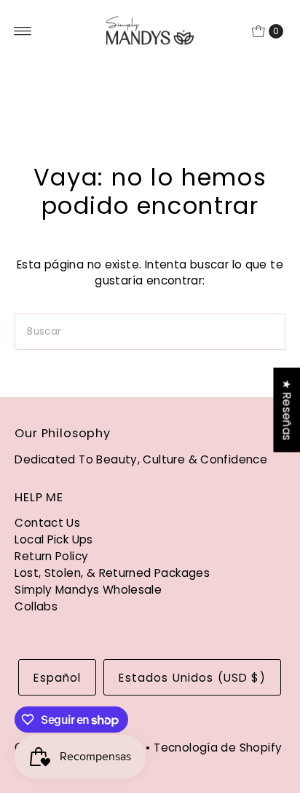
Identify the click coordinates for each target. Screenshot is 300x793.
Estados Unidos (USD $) (192, 677)
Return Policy (51, 556)
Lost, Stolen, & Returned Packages (112, 573)
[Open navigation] (23, 31)
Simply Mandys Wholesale (88, 589)
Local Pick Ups (53, 539)
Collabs (36, 606)
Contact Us (47, 522)
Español (57, 677)
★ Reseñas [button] (286, 409)
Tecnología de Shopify (218, 747)
